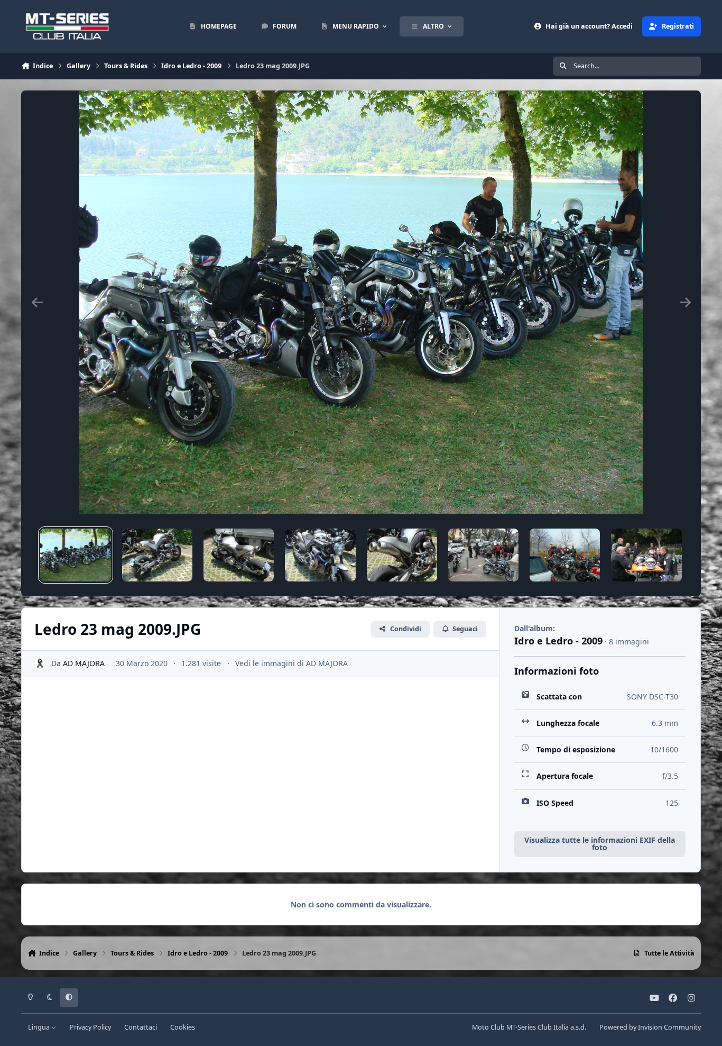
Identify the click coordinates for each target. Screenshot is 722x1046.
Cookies (182, 1027)
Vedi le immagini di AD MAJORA (291, 663)
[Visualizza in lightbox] (361, 302)
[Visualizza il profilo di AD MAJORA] (39, 663)
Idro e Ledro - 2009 (558, 640)
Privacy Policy (90, 1027)
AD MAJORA (84, 663)
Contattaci (140, 1027)
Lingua (39, 1027)
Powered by (650, 1027)
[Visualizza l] (75, 555)
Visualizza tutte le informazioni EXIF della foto (599, 843)
